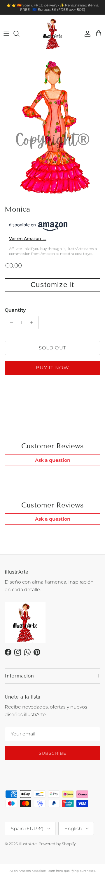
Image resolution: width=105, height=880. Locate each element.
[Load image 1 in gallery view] (52, 127)
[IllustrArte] (52, 34)
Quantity (15, 310)
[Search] (19, 33)
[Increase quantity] (33, 322)
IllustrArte (28, 843)
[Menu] (6, 33)
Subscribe (52, 753)
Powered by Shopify (57, 843)
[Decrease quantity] (10, 322)
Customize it (52, 285)
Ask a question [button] (52, 460)
